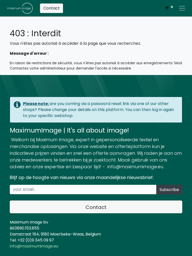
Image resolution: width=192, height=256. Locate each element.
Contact (51, 8)
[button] (169, 189)
